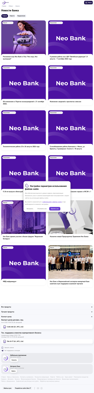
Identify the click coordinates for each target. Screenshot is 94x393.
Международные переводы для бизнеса (49, 379)
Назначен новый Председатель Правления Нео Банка (67, 202)
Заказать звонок (9, 348)
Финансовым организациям (70, 379)
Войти (14, 371)
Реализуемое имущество (81, 377)
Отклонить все (42, 209)
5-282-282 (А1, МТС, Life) (15, 327)
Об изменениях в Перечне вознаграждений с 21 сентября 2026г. (21, 68)
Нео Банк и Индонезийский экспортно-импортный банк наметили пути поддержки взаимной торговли (67, 247)
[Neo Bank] (5, 2)
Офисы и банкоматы (13, 377)
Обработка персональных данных (49, 381)
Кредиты (3, 379)
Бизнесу (17, 379)
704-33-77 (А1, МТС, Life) (15, 341)
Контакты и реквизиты (26, 377)
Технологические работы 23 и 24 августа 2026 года (19, 112)
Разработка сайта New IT (23, 388)
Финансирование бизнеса (28, 379)
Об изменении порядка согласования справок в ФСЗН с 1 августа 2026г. (68, 157)
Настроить (30, 209)
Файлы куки (7, 388)
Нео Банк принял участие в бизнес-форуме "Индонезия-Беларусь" (21, 203)
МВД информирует (8, 246)
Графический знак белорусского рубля (27, 381)
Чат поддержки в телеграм (12, 350)
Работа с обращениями (8, 381)
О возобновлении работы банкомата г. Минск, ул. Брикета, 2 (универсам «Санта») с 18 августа (69, 113)
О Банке (11, 6)
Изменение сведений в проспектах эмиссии (63, 67)
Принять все (55, 209)
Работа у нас (60, 377)
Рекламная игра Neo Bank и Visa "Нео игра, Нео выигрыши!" (22, 22)
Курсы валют (69, 377)
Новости (52, 377)
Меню (90, 2)
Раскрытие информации (42, 377)
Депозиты (10, 379)
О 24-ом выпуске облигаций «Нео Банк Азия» (17, 156)
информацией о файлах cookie (52, 202)
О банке (3, 377)
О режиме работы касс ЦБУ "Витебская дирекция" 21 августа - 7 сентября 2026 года (70, 23)
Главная (4, 6)
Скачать (14, 360)
